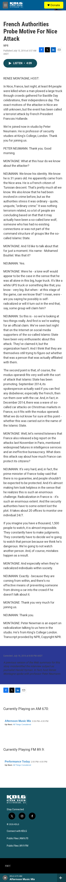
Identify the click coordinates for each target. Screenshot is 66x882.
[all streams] (61, 877)
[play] (5, 877)
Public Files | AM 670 (17, 838)
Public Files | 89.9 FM (17, 845)
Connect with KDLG (17, 831)
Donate (55, 5)
